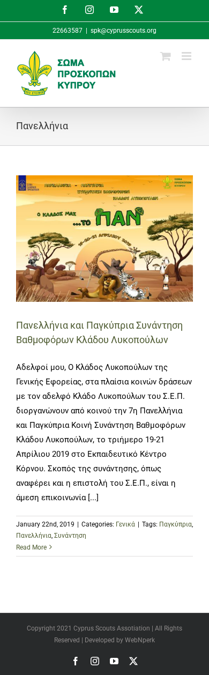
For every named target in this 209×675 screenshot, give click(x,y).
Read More (31, 547)
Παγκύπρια (175, 524)
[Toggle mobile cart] (165, 56)
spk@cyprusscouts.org (123, 30)
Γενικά (125, 524)
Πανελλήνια (33, 535)
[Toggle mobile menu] (187, 56)
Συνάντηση (70, 535)
